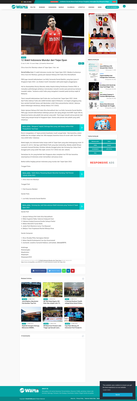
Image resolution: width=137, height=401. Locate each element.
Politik (32, 7)
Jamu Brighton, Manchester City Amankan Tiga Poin (30, 302)
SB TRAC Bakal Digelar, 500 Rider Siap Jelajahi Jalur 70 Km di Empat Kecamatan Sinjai (52, 302)
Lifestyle (81, 7)
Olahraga (70, 7)
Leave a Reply (35, 63)
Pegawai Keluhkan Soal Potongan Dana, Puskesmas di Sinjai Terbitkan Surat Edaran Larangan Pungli (107, 76)
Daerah (61, 7)
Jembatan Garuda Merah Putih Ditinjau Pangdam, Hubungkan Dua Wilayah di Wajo (76, 1)
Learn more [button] (107, 390)
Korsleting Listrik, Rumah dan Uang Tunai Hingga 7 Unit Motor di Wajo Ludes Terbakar (108, 86)
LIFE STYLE (109, 149)
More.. (100, 7)
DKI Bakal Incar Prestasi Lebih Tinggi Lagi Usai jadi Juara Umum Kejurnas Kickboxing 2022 (52, 327)
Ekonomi (42, 7)
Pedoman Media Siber (90, 398)
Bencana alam (95, 141)
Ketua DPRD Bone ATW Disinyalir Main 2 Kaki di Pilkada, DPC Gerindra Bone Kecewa (107, 67)
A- (82, 63)
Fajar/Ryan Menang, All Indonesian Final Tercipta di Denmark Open (73, 327)
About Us (73, 398)
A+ (79, 63)
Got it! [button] (118, 394)
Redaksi (99, 398)
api (100, 83)
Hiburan (91, 7)
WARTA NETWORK (112, 7)
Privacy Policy (80, 398)
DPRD (95, 145)
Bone (101, 64)
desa (95, 153)
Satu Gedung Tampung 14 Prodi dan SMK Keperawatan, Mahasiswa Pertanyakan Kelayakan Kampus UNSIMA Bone (107, 95)
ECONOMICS (95, 149)
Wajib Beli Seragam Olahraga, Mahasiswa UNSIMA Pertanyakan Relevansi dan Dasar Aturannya (31, 327)
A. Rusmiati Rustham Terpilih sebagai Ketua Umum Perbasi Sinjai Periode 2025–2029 (73, 302)
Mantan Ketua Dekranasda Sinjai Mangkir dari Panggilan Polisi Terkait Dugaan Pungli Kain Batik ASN (107, 105)
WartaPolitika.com (30, 398)
